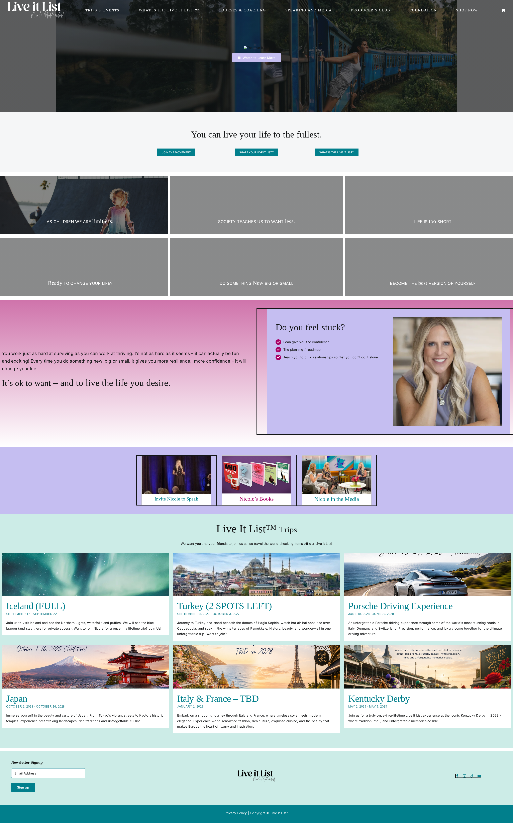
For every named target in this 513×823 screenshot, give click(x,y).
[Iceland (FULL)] (85, 574)
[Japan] (85, 667)
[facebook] (457, 776)
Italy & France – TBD (218, 698)
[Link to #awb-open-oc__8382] (503, 10)
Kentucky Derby (379, 698)
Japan (16, 698)
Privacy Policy (236, 813)
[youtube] (479, 776)
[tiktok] (472, 776)
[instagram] (464, 776)
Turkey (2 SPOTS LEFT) (224, 606)
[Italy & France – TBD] (256, 667)
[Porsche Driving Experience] (427, 574)
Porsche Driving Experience (400, 606)
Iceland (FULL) (35, 606)
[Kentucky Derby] (427, 667)
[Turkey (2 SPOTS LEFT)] (256, 574)
